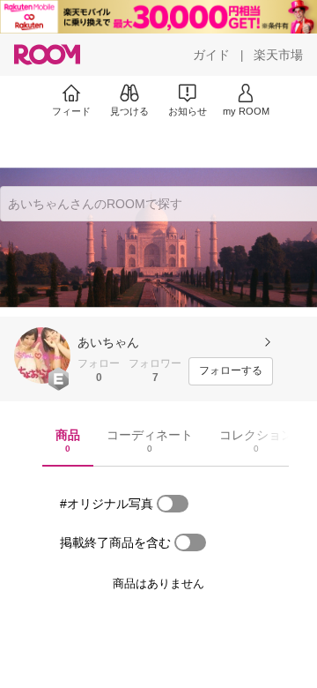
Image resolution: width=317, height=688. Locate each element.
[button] (42, 355)
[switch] (172, 503)
